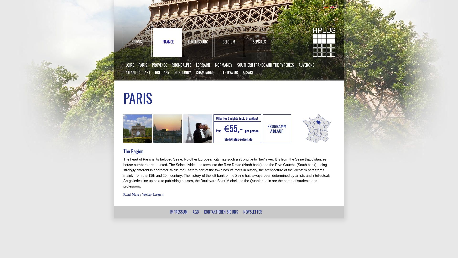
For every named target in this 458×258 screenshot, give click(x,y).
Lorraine (203, 65)
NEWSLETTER (252, 212)
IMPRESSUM (178, 212)
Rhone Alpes (181, 65)
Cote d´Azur (228, 72)
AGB (196, 212)
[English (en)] (332, 6)
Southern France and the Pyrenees (265, 65)
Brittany (162, 72)
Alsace (248, 72)
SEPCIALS (259, 42)
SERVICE (137, 42)
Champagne (205, 72)
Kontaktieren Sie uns (221, 212)
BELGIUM (229, 42)
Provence (159, 65)
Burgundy (182, 72)
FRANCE (168, 42)
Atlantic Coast (138, 72)
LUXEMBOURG (198, 42)
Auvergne (306, 65)
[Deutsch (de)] (326, 6)
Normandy (223, 65)
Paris (143, 65)
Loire (130, 65)
